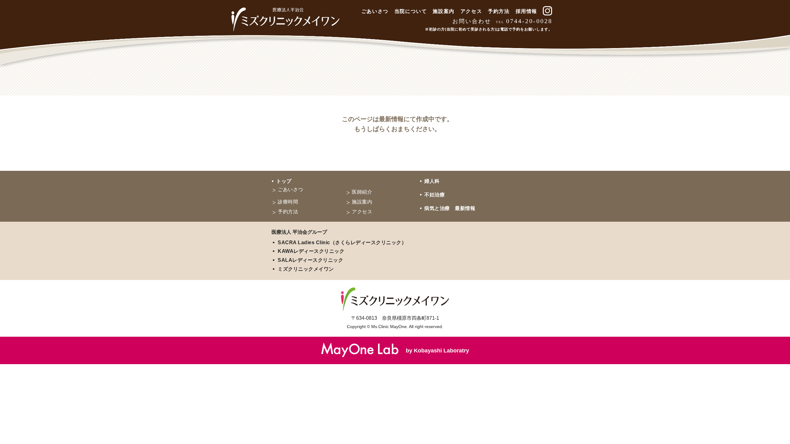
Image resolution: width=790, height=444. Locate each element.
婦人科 (432, 181)
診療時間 (288, 201)
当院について (410, 11)
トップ (284, 181)
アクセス (471, 11)
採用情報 (526, 11)
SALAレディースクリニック (310, 260)
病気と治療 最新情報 (449, 208)
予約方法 (498, 11)
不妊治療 (434, 194)
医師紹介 (362, 192)
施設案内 (443, 11)
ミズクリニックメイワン (306, 269)
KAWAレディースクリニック (311, 251)
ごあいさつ (375, 11)
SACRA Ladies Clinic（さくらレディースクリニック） (342, 242)
